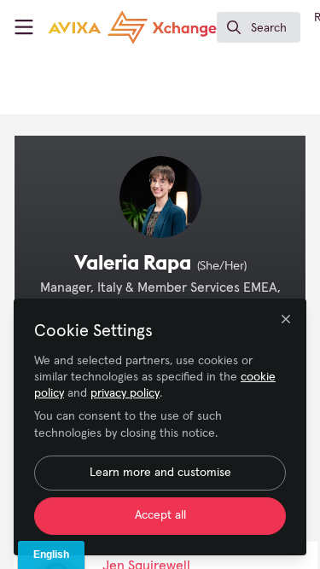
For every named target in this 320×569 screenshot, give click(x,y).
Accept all (160, 515)
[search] (258, 27)
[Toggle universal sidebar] (24, 27)
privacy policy (125, 393)
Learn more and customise (160, 473)
